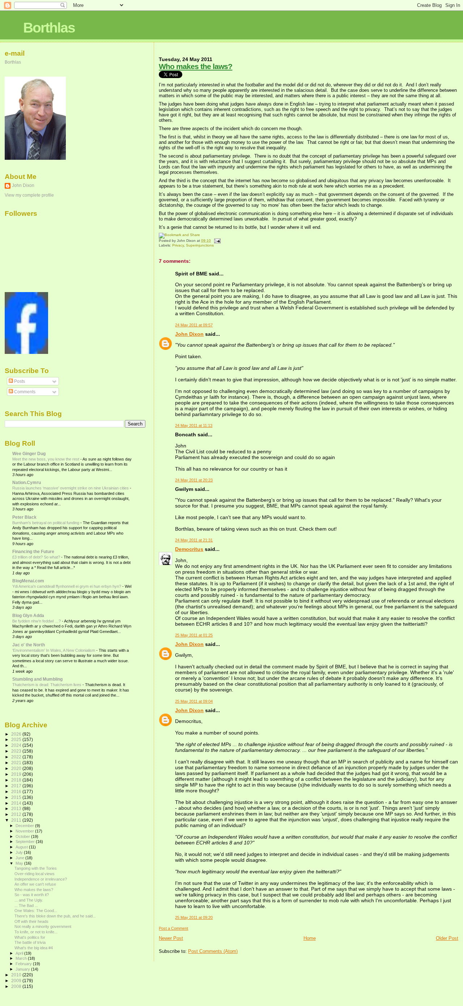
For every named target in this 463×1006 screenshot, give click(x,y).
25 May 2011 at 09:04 (194, 701)
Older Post (447, 938)
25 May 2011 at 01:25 (194, 635)
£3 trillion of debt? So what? (36, 557)
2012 (16, 814)
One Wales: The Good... (35, 910)
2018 (16, 780)
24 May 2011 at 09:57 (194, 325)
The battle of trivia (30, 942)
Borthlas (49, 27)
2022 (16, 756)
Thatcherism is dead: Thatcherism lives (47, 684)
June (20, 858)
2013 (16, 808)
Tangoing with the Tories (35, 868)
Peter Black (24, 517)
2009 (16, 980)
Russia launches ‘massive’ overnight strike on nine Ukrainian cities (71, 488)
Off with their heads (31, 921)
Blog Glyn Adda (28, 615)
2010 (16, 974)
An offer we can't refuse (35, 884)
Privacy (178, 245)
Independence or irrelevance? (40, 879)
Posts (19, 381)
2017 (16, 785)
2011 (16, 820)
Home (309, 938)
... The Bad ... (26, 905)
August (22, 847)
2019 (16, 774)
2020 (16, 768)
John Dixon (189, 334)
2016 (16, 791)
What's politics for (29, 937)
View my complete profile (29, 195)
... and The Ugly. (28, 900)
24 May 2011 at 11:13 (193, 425)
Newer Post (171, 938)
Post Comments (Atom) (213, 951)
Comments (24, 391)
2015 (16, 797)
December (25, 825)
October (23, 836)
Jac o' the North (28, 644)
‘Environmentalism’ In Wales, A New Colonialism (54, 650)
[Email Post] (216, 241)
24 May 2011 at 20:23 (194, 480)
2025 (16, 739)
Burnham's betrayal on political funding (46, 523)
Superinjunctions (200, 245)
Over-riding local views (34, 874)
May (20, 863)
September (26, 841)
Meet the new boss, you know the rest (46, 459)
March (22, 958)
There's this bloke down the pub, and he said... (55, 916)
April (20, 953)
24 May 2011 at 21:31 (194, 540)
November (25, 831)
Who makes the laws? (195, 66)
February (24, 964)
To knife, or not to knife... (36, 932)
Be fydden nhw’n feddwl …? (37, 621)
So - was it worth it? (31, 894)
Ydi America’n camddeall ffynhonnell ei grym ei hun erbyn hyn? (67, 586)
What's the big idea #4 (33, 948)
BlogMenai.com (28, 580)
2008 (16, 986)
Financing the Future (33, 551)
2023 (16, 751)
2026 (16, 734)
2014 (16, 803)
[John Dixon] (26, 352)
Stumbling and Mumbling (37, 679)
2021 (16, 762)
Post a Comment (173, 928)
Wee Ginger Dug (29, 453)
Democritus (189, 549)
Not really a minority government (42, 926)
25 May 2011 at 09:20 (194, 917)
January (23, 969)
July (20, 852)
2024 (16, 745)
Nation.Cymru (26, 482)
